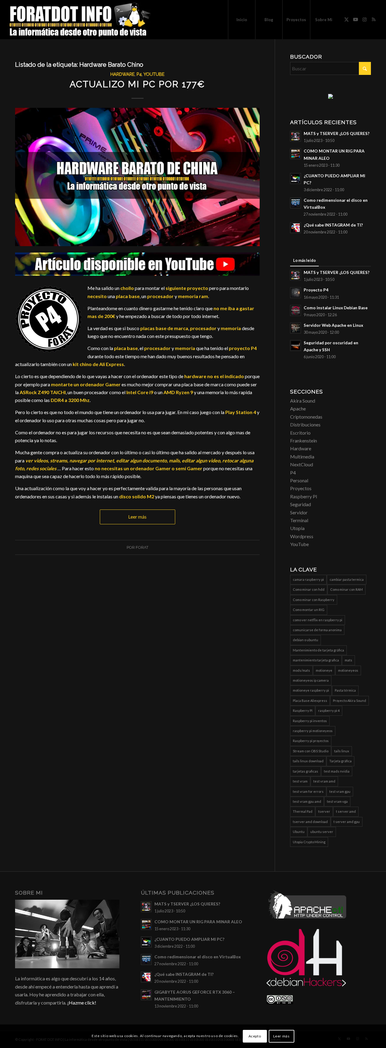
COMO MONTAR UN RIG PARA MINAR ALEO (198, 921)
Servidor (299, 512)
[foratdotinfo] (80, 19)
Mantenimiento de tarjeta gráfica (318, 650)
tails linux (341, 751)
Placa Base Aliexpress (310, 700)
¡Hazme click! (81, 1002)
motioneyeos (348, 670)
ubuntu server (321, 832)
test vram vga (337, 801)
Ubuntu (299, 832)
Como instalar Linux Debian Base (336, 307)
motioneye (324, 670)
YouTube (154, 74)
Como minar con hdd (308, 589)
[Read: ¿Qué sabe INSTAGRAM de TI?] (295, 227)
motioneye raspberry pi (311, 690)
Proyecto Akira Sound (349, 700)
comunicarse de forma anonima (317, 630)
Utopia (297, 528)
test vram (300, 781)
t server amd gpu (347, 822)
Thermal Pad (302, 811)
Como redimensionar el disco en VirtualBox (197, 956)
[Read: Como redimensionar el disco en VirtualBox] (295, 203)
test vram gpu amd (307, 801)
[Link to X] (346, 19)
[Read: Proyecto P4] (295, 292)
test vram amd (324, 781)
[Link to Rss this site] (373, 19)
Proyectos (301, 488)
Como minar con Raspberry (313, 600)
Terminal (299, 520)
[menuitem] (241, 19)
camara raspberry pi (308, 579)
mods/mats (301, 670)
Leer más (137, 516)
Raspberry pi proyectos (311, 741)
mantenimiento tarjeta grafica (316, 660)
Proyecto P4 (316, 290)
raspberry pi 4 (329, 710)
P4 (139, 74)
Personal (299, 480)
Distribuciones (305, 424)
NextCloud (301, 464)
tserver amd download (310, 822)
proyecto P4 (243, 348)
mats (348, 660)
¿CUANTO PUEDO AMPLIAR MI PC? (189, 939)
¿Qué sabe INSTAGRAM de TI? (333, 225)
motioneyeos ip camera (311, 680)
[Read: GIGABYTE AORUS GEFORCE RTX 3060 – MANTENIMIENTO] (146, 994)
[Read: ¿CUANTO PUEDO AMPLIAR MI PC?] (295, 178)
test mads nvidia (337, 771)
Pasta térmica (345, 690)
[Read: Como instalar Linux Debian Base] (295, 310)
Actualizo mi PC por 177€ (137, 84)
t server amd (346, 811)
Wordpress (301, 536)
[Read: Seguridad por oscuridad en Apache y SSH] (295, 345)
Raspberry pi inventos (310, 721)
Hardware (122, 74)
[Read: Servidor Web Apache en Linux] (295, 328)
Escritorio (300, 433)
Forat (142, 547)
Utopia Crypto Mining (309, 842)
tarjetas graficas (305, 771)
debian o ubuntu (305, 640)
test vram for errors (308, 791)
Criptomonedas (306, 417)
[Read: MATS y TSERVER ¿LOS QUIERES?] (295, 136)
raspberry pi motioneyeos (313, 731)
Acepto (254, 1036)
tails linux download (308, 761)
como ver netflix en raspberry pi (317, 620)
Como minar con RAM (346, 589)
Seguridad (300, 504)
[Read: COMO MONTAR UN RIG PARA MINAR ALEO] (295, 153)
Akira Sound (302, 400)
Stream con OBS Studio (310, 751)
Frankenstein (303, 440)
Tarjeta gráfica (340, 761)
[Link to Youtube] (355, 19)
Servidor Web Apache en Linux (333, 325)
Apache (298, 408)
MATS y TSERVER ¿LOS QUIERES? (336, 133)
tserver (324, 811)
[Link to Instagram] (364, 19)
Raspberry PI (303, 496)
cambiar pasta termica (347, 579)
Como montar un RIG (308, 610)
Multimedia (302, 456)
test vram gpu (339, 791)
